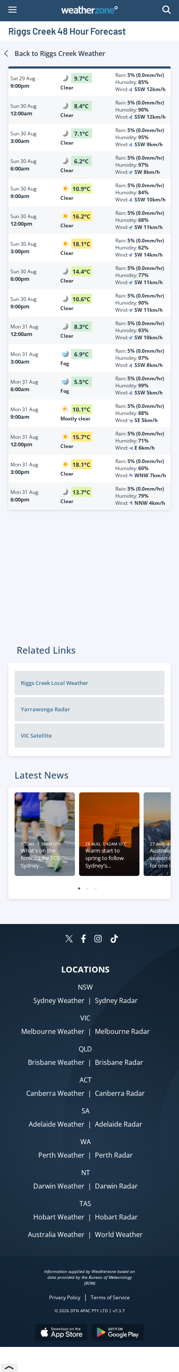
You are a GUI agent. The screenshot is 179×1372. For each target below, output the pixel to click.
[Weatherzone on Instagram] (98, 939)
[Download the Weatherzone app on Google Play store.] (118, 1333)
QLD (85, 1049)
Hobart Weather (59, 1217)
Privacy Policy (64, 1297)
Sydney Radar (116, 1000)
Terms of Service (110, 1297)
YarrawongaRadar (45, 709)
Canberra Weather (55, 1093)
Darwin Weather (59, 1186)
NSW (85, 987)
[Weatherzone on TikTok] (114, 939)
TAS (85, 1203)
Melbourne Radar (122, 1031)
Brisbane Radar (119, 1062)
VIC (85, 1018)
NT (85, 1172)
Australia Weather (56, 1234)
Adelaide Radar (118, 1124)
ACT (86, 1079)
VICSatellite (36, 735)
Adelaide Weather (57, 1124)
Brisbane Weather (56, 1062)
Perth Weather (61, 1155)
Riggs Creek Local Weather (54, 683)
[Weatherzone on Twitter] (69, 939)
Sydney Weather (59, 1000)
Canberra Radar (120, 1093)
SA (86, 1110)
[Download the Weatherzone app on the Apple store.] (61, 1333)
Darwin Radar (116, 1186)
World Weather (119, 1234)
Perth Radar (114, 1155)
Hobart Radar (116, 1217)
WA (85, 1141)
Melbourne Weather (53, 1031)
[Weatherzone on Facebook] (83, 939)
